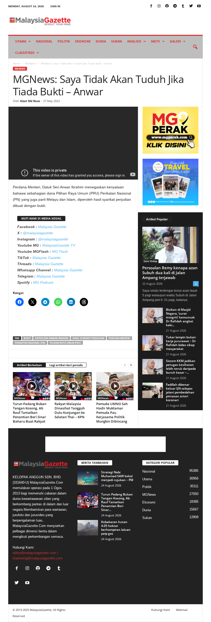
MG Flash (60, 251)
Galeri (175, 41)
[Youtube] (199, 6)
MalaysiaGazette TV (58, 245)
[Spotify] (167, 6)
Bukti (27, 338)
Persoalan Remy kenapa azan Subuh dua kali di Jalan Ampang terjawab (170, 272)
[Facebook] (151, 6)
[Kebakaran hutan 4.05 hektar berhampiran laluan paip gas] (87, 527)
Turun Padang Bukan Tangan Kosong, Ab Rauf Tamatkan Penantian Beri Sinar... (117, 502)
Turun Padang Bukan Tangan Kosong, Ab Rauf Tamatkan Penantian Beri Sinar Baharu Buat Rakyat (29, 412)
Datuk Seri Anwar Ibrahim (51, 338)
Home (16, 63)
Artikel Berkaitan (29, 365)
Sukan (116, 41)
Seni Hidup (150, 261)
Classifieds (24, 53)
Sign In (55, 6)
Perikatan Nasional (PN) (30, 342)
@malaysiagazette (38, 233)
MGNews (30, 63)
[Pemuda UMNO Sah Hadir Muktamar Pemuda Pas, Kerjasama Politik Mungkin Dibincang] (115, 386)
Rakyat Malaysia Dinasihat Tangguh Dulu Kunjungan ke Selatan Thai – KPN (70, 410)
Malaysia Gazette (52, 227)
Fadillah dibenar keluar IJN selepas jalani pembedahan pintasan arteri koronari (180, 392)
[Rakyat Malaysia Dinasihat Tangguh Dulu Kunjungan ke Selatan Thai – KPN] (73, 386)
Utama (20, 41)
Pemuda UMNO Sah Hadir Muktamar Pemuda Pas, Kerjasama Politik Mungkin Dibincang (112, 412)
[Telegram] (175, 6)
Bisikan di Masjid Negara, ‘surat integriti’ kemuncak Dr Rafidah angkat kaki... (180, 317)
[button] (195, 47)
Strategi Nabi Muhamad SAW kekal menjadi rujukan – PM (117, 476)
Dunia (101, 41)
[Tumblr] (183, 6)
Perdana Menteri (119, 338)
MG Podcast (43, 282)
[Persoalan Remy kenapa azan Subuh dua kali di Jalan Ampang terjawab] (170, 245)
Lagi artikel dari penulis (66, 365)
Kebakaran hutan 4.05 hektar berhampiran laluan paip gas (115, 528)
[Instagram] (159, 6)
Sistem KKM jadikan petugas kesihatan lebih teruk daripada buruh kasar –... (181, 367)
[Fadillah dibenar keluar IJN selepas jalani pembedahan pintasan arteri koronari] (152, 390)
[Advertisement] (73, 323)
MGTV (155, 41)
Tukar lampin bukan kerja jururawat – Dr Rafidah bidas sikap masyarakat (181, 343)
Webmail (182, 610)
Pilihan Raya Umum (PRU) (65, 342)
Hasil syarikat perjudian (88, 338)
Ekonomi (83, 41)
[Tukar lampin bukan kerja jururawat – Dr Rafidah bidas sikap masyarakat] (152, 343)
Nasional (44, 41)
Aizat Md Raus (30, 101)
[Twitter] (191, 6)
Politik (64, 41)
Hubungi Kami (160, 610)
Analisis (134, 41)
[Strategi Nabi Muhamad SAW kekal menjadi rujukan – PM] (87, 478)
